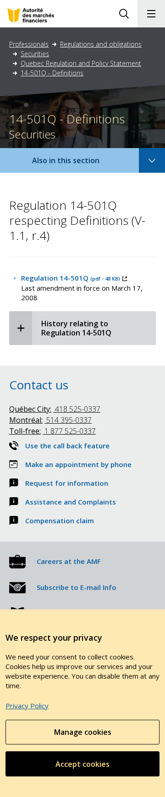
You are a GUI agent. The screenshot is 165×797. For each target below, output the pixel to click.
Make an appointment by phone (78, 464)
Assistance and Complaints (70, 501)
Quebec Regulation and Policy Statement (81, 63)
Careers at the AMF (69, 561)
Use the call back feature (67, 445)
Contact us (38, 385)
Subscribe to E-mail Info (76, 587)
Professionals (29, 44)
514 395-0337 (50, 420)
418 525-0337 (54, 409)
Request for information (66, 483)
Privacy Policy (27, 705)
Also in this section (74, 164)
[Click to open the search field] (124, 13)
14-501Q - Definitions (52, 73)
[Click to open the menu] (151, 13)
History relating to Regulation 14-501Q (76, 328)
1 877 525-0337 (52, 431)
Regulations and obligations (101, 44)
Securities (35, 54)
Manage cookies (82, 732)
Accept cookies (82, 764)
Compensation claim (59, 520)
